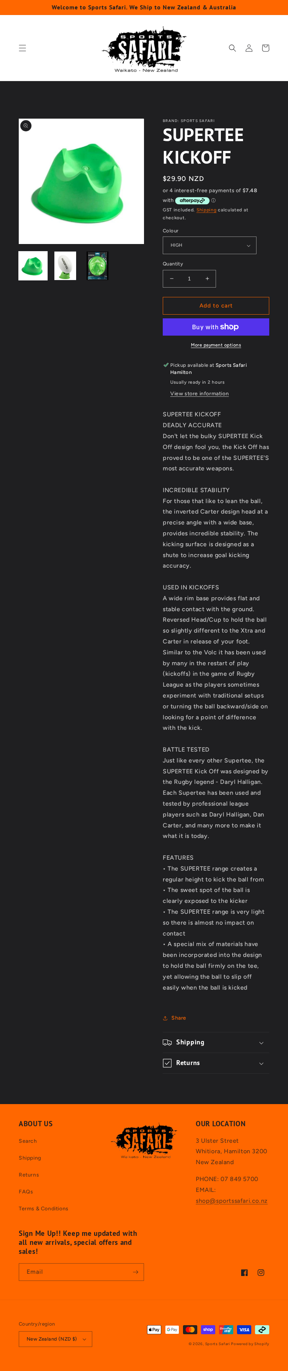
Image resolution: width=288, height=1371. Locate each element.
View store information (199, 393)
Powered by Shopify (250, 1343)
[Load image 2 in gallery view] (65, 266)
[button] (22, 48)
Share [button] (178, 1018)
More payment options (216, 345)
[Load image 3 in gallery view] (97, 266)
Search (28, 1141)
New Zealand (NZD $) (52, 1339)
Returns (29, 1175)
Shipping (206, 209)
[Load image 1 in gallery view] (33, 266)
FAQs (26, 1192)
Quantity (173, 264)
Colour (170, 231)
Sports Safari (217, 1343)
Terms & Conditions (44, 1208)
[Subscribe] (135, 1272)
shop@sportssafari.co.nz (232, 1200)
